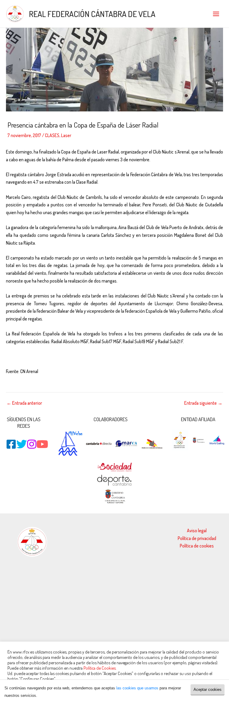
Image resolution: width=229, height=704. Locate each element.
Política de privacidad (197, 538)
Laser (66, 135)
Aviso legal (197, 530)
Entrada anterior (24, 403)
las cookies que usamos (137, 688)
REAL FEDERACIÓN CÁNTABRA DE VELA (92, 14)
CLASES (52, 135)
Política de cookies (197, 546)
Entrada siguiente (203, 403)
